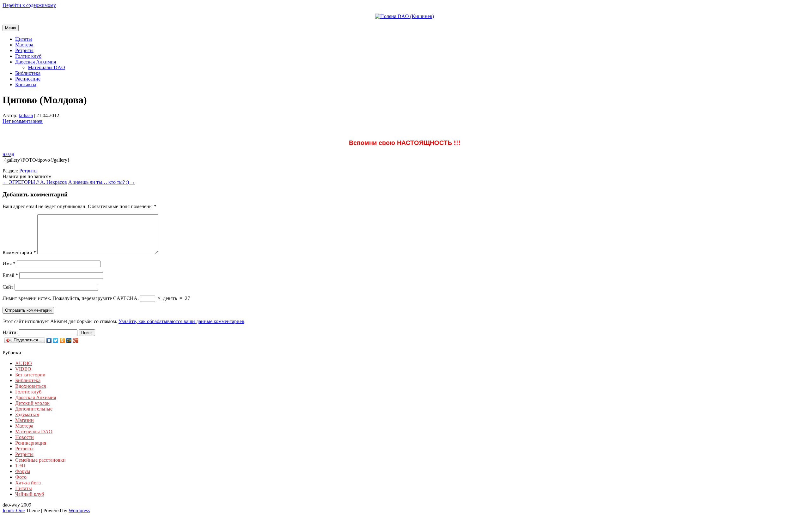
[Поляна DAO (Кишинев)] (404, 16)
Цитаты (23, 39)
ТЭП (20, 465)
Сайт (8, 287)
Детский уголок (32, 403)
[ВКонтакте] (49, 340)
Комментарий (19, 252)
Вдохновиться (30, 386)
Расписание (27, 78)
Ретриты (24, 50)
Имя (9, 263)
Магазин (24, 420)
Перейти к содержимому (29, 5)
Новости (24, 437)
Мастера (24, 44)
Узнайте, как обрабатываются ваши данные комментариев (181, 321)
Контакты (25, 84)
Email (10, 275)
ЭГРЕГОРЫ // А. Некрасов (35, 182)
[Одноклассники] (62, 340)
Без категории (30, 374)
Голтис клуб (28, 56)
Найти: (10, 332)
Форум (22, 471)
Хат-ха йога (28, 482)
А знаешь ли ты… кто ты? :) (101, 182)
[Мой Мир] (69, 340)
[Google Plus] (75, 340)
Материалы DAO (46, 67)
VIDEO (23, 369)
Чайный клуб (29, 494)
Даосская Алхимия (35, 61)
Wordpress (79, 510)
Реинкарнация (30, 443)
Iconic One (14, 510)
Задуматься (27, 414)
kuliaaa (26, 115)
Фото (21, 477)
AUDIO (23, 363)
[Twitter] (55, 340)
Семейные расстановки (40, 460)
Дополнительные (33, 408)
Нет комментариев (23, 121)
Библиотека (27, 73)
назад (8, 154)
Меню (10, 28)
